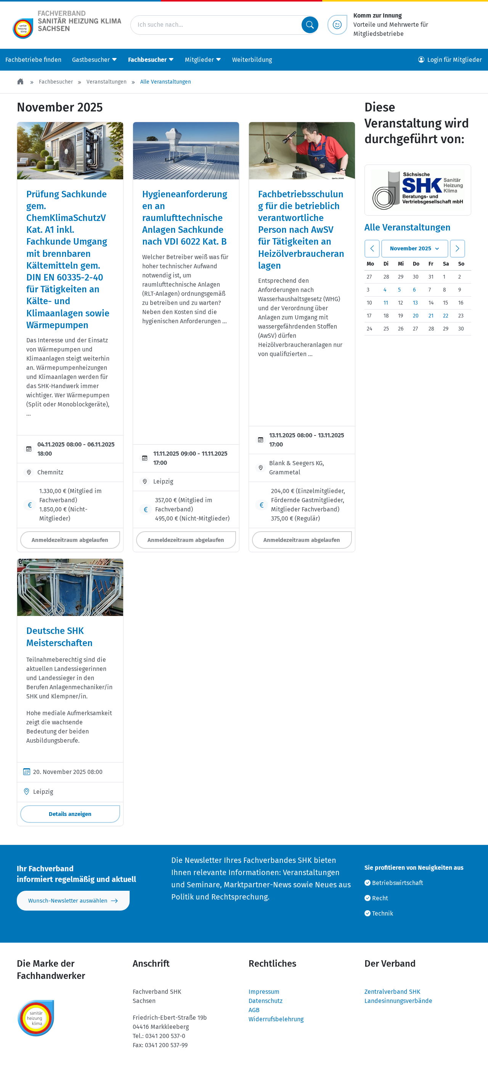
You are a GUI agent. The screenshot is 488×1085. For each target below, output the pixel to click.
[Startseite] (21, 82)
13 (415, 303)
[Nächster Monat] (457, 249)
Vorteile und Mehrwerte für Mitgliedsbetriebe (390, 24)
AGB (254, 1010)
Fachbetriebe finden (33, 59)
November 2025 (410, 248)
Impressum (264, 991)
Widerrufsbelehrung (276, 1019)
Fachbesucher (56, 82)
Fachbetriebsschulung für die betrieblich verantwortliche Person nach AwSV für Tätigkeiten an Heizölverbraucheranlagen (301, 230)
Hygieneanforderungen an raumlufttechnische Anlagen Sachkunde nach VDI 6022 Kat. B (184, 218)
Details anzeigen (70, 814)
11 (386, 303)
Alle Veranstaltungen (165, 82)
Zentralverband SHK (392, 991)
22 (445, 316)
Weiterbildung (252, 59)
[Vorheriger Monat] (372, 249)
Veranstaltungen (107, 82)
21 (431, 316)
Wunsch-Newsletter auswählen (68, 900)
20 (416, 316)
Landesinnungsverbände (398, 1000)
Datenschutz (266, 1000)
